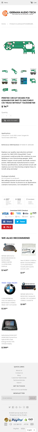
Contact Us (19, 373)
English (29, 430)
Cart (34, 2)
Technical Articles (19, 380)
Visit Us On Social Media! (19, 389)
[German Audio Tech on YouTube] (27, 407)
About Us (19, 370)
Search (19, 382)
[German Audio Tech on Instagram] (24, 407)
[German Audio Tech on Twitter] (10, 407)
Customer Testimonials (19, 378)
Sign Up (32, 398)
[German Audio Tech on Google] (20, 407)
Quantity (5, 112)
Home (4, 24)
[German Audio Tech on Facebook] (13, 407)
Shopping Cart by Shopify (18, 415)
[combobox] (31, 430)
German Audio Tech (20, 413)
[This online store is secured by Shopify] (29, 421)
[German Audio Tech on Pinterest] (16, 407)
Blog (19, 375)
